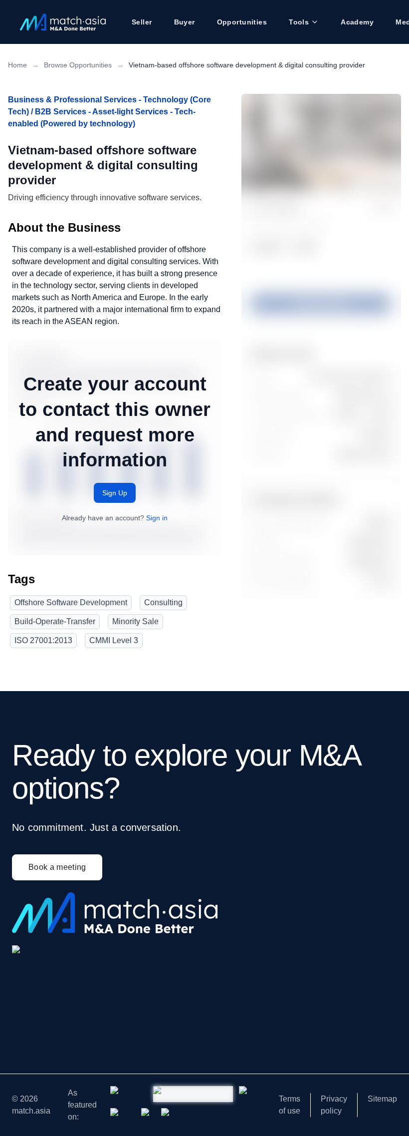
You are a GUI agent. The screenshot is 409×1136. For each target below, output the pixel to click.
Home (17, 65)
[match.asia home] (63, 21)
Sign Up (114, 493)
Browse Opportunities (78, 65)
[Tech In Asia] (247, 1094)
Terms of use (289, 1105)
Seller (142, 22)
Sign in (157, 518)
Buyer (184, 22)
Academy (357, 22)
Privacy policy (334, 1105)
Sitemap (382, 1099)
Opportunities (242, 22)
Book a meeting (57, 867)
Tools (299, 22)
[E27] (122, 1116)
